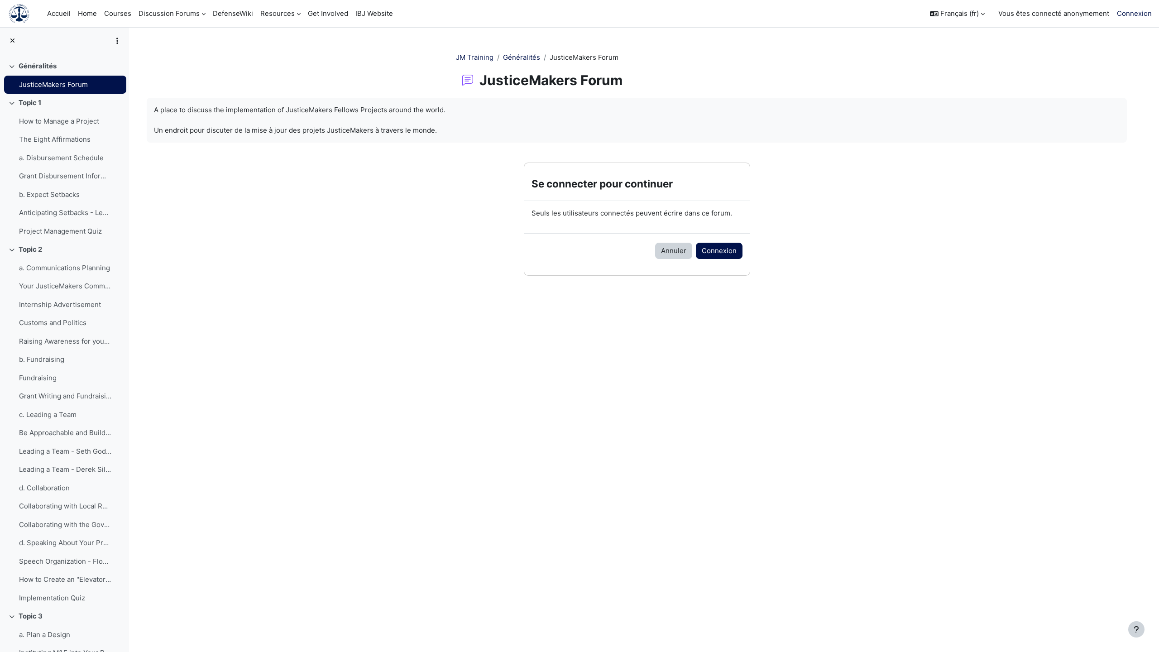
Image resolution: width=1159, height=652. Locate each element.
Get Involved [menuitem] (328, 13)
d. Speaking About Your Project (65, 542)
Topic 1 (30, 102)
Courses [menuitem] (117, 13)
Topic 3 (31, 616)
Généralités (38, 66)
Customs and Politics (52, 322)
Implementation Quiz (52, 598)
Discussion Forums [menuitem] (169, 13)
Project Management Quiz (60, 231)
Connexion (1134, 13)
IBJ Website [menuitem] (374, 13)
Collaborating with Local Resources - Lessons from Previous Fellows (65, 506)
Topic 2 (30, 249)
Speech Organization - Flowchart (65, 561)
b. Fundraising (41, 359)
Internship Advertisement (60, 304)
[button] (957, 13)
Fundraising (38, 378)
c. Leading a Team (48, 414)
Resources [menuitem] (277, 13)
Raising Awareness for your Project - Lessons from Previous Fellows (65, 341)
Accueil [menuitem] (59, 13)
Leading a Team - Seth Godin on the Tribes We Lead (65, 451)
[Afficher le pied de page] (1136, 629)
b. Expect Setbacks (49, 194)
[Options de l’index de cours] (117, 41)
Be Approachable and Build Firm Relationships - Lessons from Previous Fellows (65, 432)
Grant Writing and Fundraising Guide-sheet (65, 396)
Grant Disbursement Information (65, 176)
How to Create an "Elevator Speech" (65, 579)
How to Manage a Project (59, 121)
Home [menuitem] (87, 13)
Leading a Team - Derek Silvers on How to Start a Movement (65, 469)
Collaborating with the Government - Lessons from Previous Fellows (65, 524)
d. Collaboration (44, 488)
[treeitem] (64, 75)
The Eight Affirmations (55, 139)
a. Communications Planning (64, 268)
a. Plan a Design (44, 634)
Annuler (673, 250)
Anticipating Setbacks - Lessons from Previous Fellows (65, 212)
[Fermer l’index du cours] (12, 41)
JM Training (474, 57)
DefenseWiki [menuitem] (233, 13)
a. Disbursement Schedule (61, 157)
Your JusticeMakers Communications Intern (65, 286)
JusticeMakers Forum (53, 84)
